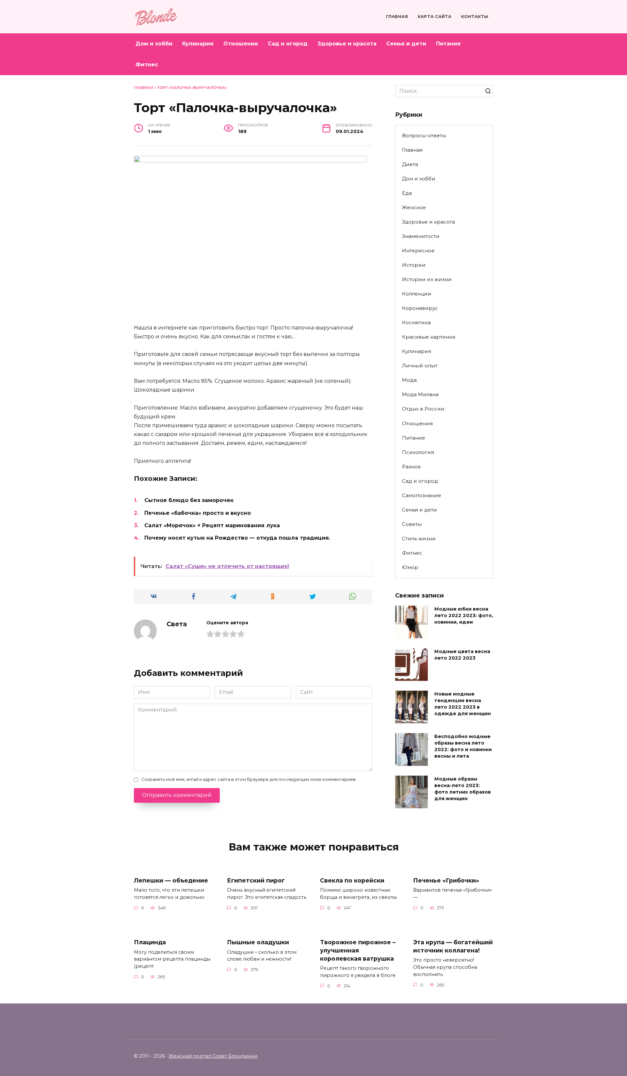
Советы (412, 524)
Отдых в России (423, 409)
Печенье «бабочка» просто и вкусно (197, 513)
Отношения (240, 44)
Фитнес (147, 64)
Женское (414, 207)
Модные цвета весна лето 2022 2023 (462, 654)
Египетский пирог (256, 880)
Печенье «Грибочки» (446, 880)
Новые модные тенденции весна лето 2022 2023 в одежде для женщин (462, 703)
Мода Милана (420, 394)
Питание (448, 44)
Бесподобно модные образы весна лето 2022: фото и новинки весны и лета (463, 746)
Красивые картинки (429, 337)
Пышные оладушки (258, 942)
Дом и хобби (154, 44)
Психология (418, 452)
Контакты (474, 16)
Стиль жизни (419, 538)
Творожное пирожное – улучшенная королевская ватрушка (357, 950)
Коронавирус (420, 308)
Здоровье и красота (347, 44)
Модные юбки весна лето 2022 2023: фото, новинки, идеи (463, 615)
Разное (411, 466)
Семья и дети (406, 44)
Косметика (416, 322)
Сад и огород (288, 44)
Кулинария (198, 44)
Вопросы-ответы (424, 135)
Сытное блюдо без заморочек (188, 500)
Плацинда (150, 942)
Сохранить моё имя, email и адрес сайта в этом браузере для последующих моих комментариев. (249, 779)
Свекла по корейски (352, 880)
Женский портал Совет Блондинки (213, 1056)
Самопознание (421, 495)
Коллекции (416, 294)
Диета (410, 164)
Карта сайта (434, 16)
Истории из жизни (427, 279)
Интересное (418, 250)
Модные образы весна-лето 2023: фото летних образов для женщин (462, 788)
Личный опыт (419, 365)
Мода (409, 380)
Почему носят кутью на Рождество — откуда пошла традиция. (237, 538)
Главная (397, 16)
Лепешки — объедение (171, 880)
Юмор (410, 567)
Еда (407, 193)
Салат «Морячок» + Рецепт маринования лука (212, 525)
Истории (414, 265)
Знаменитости (421, 236)
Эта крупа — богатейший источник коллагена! (453, 946)
